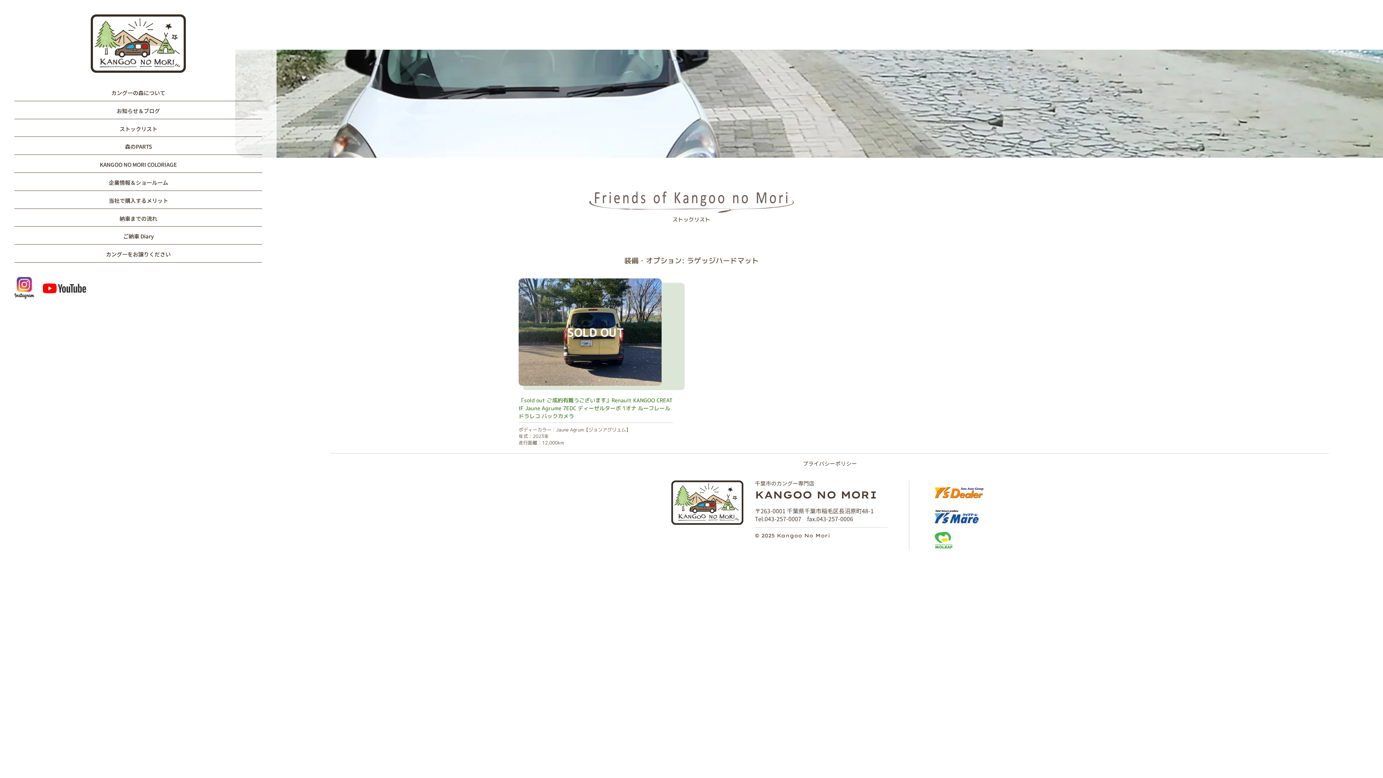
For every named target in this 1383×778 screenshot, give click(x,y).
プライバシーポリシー (830, 463)
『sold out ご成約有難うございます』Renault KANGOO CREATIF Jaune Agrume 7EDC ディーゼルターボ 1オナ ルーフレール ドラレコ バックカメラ (596, 408)
